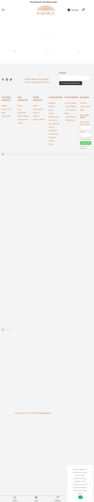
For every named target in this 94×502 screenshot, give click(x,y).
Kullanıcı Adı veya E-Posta (85, 123)
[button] (3, 9)
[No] (90, 483)
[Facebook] (3, 79)
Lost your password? (83, 147)
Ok (80, 497)
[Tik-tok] (11, 79)
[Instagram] (7, 79)
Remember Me (87, 139)
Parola (82, 131)
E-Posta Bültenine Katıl (70, 83)
